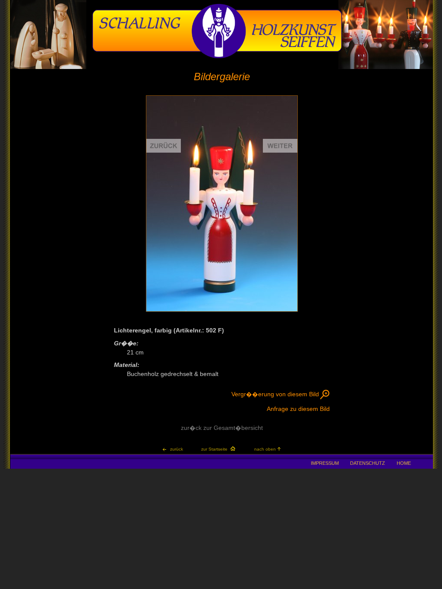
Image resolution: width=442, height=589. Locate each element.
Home (404, 463)
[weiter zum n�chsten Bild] (259, 203)
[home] (217, 57)
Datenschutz (367, 463)
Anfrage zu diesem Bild (298, 409)
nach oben (265, 449)
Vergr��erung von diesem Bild (275, 394)
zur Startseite (214, 449)
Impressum (325, 463)
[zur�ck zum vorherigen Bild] (184, 203)
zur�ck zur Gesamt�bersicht (222, 428)
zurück (176, 449)
